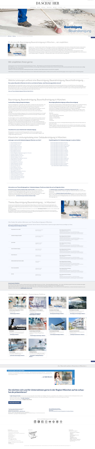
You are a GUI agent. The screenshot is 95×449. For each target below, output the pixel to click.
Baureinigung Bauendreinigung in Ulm (58, 162)
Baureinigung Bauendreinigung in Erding (59, 147)
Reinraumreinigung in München (16, 168)
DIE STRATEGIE (33, 7)
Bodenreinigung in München (16, 149)
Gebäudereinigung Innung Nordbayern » (64, 193)
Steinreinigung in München (16, 169)
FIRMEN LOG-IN (91, 0)
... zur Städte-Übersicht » (47, 377)
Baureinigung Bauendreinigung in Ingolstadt (59, 150)
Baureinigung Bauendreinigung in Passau (59, 156)
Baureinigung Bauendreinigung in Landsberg (59, 151)
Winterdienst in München (15, 178)
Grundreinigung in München (16, 160)
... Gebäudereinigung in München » (14, 313)
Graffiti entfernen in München (16, 159)
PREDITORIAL (49, 7)
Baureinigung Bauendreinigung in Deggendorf (60, 146)
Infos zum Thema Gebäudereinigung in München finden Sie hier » (21, 91)
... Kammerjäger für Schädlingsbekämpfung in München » (36, 356)
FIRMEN (38, 7)
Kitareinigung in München (15, 165)
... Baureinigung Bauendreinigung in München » (56, 313)
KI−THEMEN (60, 7)
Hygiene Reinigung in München (16, 163)
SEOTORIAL (43, 7)
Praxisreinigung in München (16, 167)
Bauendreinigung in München (16, 146)
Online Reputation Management (74, 432)
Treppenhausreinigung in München (17, 173)
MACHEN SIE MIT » (14, 402)
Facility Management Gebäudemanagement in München (21, 152)
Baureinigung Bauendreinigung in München (59, 142)
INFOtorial (9, 36)
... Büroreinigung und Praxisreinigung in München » (77, 313)
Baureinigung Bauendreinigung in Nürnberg (59, 154)
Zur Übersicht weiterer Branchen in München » (72, 366)
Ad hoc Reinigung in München (16, 142)
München (14, 36)
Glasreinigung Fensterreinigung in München (19, 158)
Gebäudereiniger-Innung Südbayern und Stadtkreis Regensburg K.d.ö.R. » (64, 189)
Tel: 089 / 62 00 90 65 (25, 398)
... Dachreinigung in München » (14, 334)
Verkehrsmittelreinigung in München (17, 176)
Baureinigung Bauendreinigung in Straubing (59, 160)
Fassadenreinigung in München (16, 154)
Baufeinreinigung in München (16, 147)
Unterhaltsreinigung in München (17, 175)
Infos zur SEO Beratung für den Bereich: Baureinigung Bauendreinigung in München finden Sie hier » (55, 409)
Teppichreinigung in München (16, 172)
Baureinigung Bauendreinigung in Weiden (59, 164)
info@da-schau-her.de (27, 399)
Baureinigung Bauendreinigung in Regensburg (60, 158)
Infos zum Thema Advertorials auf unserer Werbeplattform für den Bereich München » (61, 411)
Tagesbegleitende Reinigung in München (18, 171)
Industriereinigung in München (16, 164)
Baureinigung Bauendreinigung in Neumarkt (59, 155)
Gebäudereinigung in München (16, 156)
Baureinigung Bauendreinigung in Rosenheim (59, 159)
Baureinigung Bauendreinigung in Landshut (59, 152)
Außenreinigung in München (16, 143)
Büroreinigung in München (16, 150)
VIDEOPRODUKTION (73, 437)
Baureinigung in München (15, 145)
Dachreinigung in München (16, 151)
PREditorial (71, 433)
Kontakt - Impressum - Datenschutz (75, 439)
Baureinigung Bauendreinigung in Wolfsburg (59, 163)
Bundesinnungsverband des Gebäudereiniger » (27, 195)
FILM (64, 7)
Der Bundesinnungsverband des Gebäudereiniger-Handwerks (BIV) (21, 189)
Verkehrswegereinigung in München (17, 177)
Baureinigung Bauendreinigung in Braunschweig (60, 145)
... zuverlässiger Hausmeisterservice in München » (77, 334)
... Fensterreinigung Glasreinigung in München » (56, 334)
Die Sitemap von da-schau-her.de (75, 440)
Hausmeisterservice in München (17, 162)
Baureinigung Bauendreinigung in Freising (59, 149)
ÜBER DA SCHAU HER (73, 438)
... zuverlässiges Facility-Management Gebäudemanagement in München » (35, 314)
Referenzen (71, 436)
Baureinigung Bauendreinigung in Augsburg (59, 143)
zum (17, 195)
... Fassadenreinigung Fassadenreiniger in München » (37, 335)
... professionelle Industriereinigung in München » (17, 355)
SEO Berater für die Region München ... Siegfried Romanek (16, 411)
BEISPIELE (55, 7)
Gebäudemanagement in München (17, 155)
